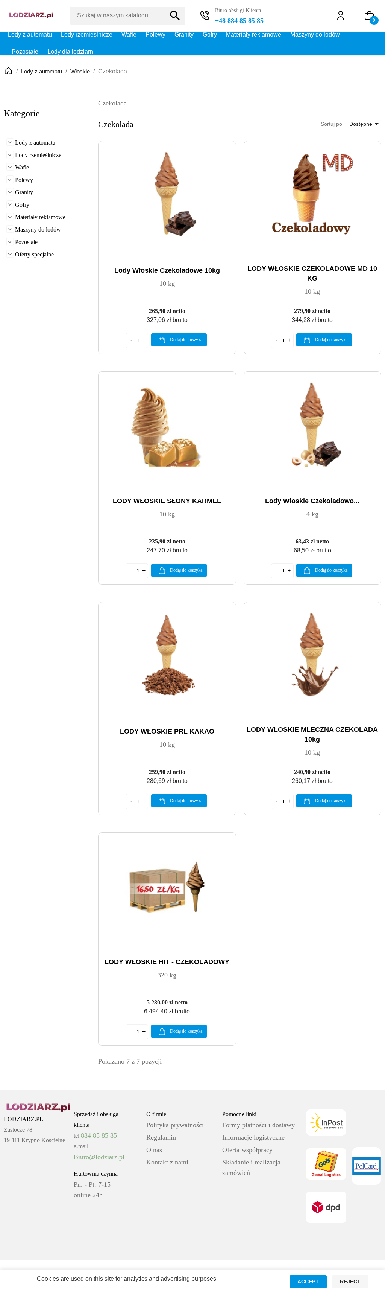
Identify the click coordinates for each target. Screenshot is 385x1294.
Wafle (128, 34)
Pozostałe (25, 52)
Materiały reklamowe (253, 34)
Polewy (155, 34)
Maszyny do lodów (315, 34)
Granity (184, 34)
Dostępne (365, 124)
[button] (369, 15)
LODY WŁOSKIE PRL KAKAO (167, 731)
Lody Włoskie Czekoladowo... (312, 501)
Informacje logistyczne (253, 1137)
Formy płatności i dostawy (258, 1125)
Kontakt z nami (167, 1162)
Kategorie (22, 113)
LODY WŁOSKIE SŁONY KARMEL (167, 501)
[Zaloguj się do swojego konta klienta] (344, 15)
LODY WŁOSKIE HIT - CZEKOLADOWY (167, 962)
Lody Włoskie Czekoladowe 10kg (167, 270)
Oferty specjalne (34, 254)
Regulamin (161, 1137)
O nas (154, 1150)
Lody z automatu (30, 34)
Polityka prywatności (175, 1125)
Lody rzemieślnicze (86, 34)
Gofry (210, 34)
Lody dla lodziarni (71, 52)
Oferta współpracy (247, 1150)
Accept (308, 1282)
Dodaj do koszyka (185, 339)
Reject (350, 1282)
